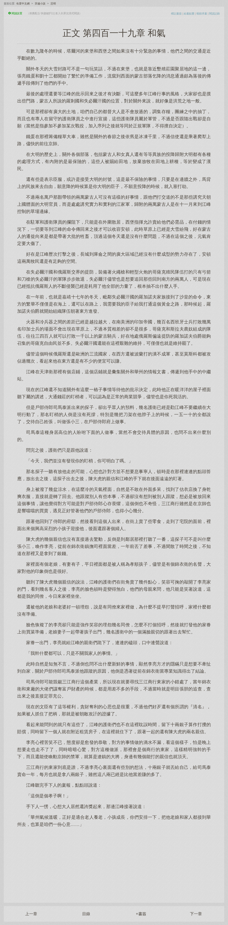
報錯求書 (201, 13)
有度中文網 (23, 3)
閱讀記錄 (214, 13)
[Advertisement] (114, 862)
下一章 (196, 914)
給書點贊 (189, 13)
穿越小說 (40, 3)
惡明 (53, 3)
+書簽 (141, 914)
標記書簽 (176, 13)
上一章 (31, 914)
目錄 (86, 914)
